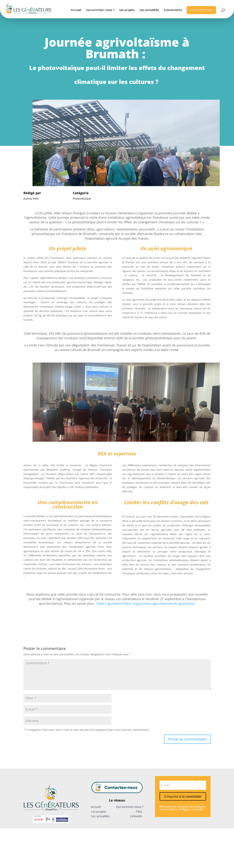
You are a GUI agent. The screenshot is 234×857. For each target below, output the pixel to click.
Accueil (76, 10)
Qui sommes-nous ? (100, 10)
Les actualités (149, 10)
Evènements (173, 10)
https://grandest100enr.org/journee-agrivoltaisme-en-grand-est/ (146, 603)
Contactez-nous (201, 10)
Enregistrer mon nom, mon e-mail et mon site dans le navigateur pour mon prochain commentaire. (89, 730)
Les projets (127, 10)
